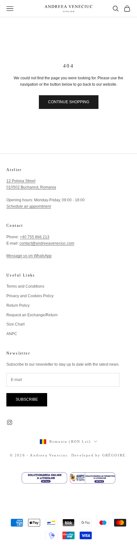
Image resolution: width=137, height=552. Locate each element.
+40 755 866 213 (34, 237)
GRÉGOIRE (114, 455)
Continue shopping (68, 102)
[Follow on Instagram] (9, 422)
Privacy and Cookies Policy (30, 296)
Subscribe (27, 399)
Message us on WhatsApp (29, 256)
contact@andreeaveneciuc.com (46, 243)
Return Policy (18, 305)
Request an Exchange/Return (32, 315)
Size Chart (15, 324)
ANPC (11, 334)
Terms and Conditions (25, 286)
